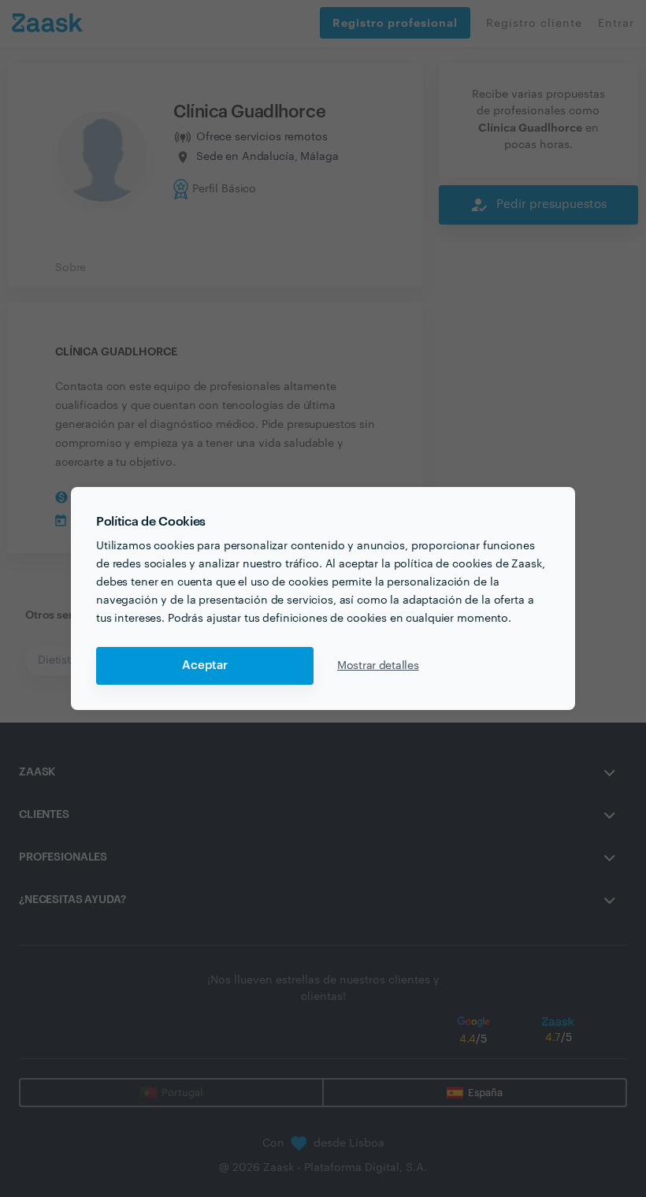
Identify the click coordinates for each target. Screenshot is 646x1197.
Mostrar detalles (378, 665)
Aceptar (205, 665)
